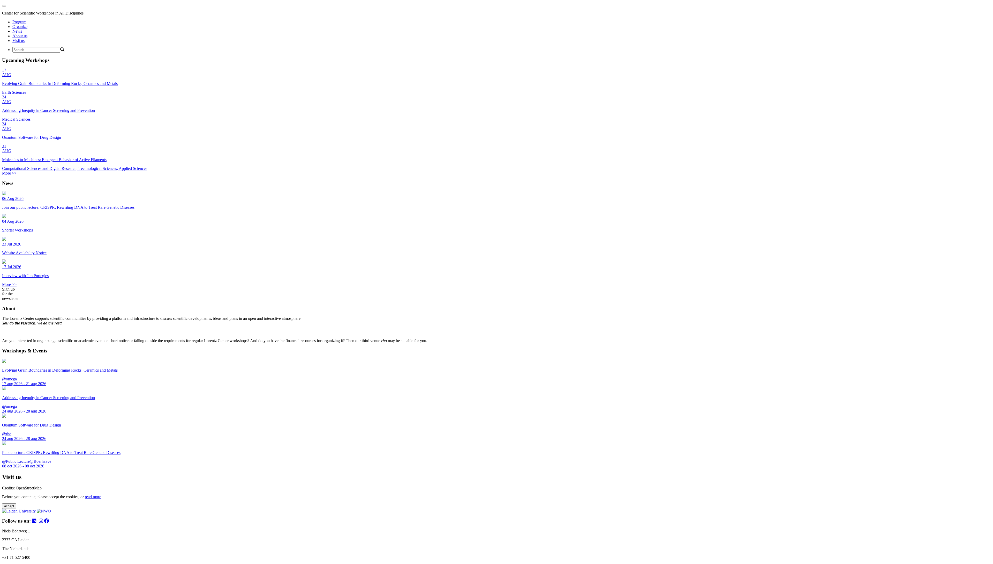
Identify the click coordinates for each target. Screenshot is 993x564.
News (17, 31)
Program (19, 22)
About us (19, 36)
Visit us (18, 40)
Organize (19, 26)
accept (9, 506)
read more (93, 497)
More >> (9, 173)
